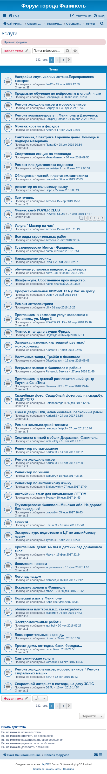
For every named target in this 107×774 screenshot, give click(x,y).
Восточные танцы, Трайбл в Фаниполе (47, 357)
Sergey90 (52, 107)
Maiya (49, 554)
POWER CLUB (55, 213)
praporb (51, 179)
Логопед (51, 580)
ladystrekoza (54, 567)
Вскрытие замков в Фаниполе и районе (48, 368)
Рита (49, 261)
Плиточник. (24, 197)
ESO (49, 676)
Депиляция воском (31, 564)
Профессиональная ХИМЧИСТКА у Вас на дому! (55, 291)
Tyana (50, 497)
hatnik (49, 251)
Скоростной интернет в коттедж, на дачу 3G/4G (54, 684)
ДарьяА (51, 475)
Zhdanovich (53, 486)
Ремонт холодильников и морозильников (50, 104)
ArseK (50, 129)
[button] (68, 60)
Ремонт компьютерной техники (41, 425)
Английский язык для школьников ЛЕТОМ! (51, 494)
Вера (49, 190)
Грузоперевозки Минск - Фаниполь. (44, 247)
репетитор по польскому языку (41, 187)
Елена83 (51, 525)
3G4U (49, 687)
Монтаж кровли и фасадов (37, 126)
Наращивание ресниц (33, 258)
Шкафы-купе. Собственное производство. (50, 280)
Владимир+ (53, 97)
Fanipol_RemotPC (57, 118)
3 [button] (63, 59)
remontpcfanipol (56, 428)
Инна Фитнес (54, 157)
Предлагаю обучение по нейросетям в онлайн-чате (58, 93)
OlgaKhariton (54, 360)
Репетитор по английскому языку (43, 483)
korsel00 (51, 661)
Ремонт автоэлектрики (34, 304)
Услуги (9, 33)
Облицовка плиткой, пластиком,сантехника (51, 176)
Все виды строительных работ (40, 236)
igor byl (50, 625)
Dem (49, 294)
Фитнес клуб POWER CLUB (37, 210)
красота (21, 522)
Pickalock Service (57, 371)
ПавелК (51, 144)
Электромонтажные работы (38, 622)
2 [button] (57, 59)
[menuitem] (14, 16)
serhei (50, 201)
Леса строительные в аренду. (39, 635)
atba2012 (51, 590)
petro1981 (52, 272)
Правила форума (15, 42)
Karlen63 (51, 415)
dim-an (50, 638)
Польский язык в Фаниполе (38, 598)
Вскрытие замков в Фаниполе (40, 587)
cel (47, 649)
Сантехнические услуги (34, 658)
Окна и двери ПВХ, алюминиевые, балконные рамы (59, 412)
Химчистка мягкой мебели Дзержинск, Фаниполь (56, 438)
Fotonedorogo (54, 402)
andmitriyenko (54, 168)
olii (47, 307)
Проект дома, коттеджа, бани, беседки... (48, 646)
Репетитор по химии (32, 472)
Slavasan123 (54, 386)
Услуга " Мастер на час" (34, 226)
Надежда (51, 335)
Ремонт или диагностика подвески (44, 165)
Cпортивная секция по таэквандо (43, 154)
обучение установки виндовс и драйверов (50, 269)
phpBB (45, 764)
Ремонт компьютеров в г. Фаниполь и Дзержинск (56, 115)
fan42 (49, 84)
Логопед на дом (28, 576)
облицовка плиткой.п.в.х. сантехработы (48, 609)
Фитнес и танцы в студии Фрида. (42, 331)
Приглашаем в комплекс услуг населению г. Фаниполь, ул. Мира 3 (51, 317)
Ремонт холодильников (35, 459)
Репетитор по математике (36, 448)
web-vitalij (52, 441)
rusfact (50, 349)
